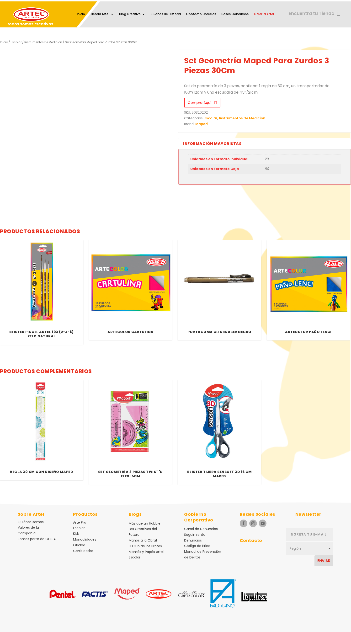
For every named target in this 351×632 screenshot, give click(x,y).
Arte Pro (79, 522)
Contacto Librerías (201, 14)
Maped (201, 124)
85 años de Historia (166, 14)
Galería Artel (264, 14)
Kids (76, 533)
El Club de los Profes (145, 546)
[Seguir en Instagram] (253, 523)
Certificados (83, 550)
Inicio (81, 14)
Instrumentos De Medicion (43, 42)
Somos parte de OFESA (37, 538)
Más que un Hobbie (144, 523)
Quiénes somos (31, 522)
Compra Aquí (201, 102)
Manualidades (84, 539)
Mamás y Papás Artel (146, 551)
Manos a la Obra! (143, 540)
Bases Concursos (235, 14)
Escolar (16, 42)
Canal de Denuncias (201, 528)
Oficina (79, 545)
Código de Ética (197, 545)
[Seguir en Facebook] (243, 523)
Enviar (323, 560)
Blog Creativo (130, 14)
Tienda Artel (99, 14)
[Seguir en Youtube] (262, 523)
